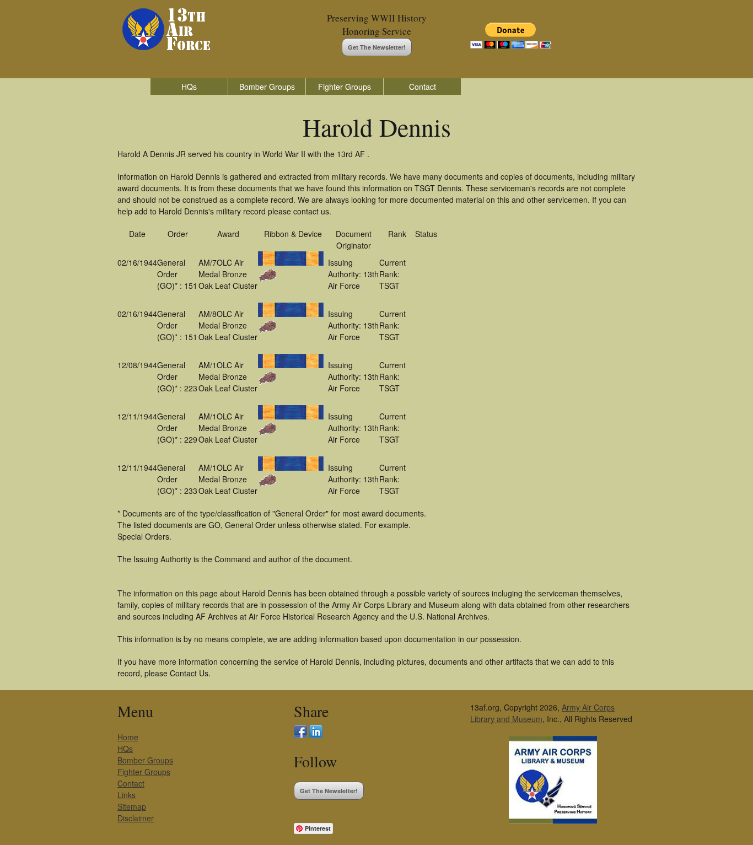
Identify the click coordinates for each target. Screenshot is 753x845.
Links (126, 794)
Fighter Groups (344, 86)
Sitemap (131, 806)
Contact (422, 86)
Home (127, 736)
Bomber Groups (267, 86)
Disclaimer (135, 818)
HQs (189, 86)
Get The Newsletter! (377, 47)
